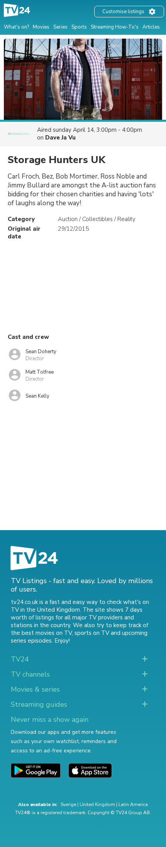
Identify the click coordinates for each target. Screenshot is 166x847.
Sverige (68, 804)
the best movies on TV (41, 633)
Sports (79, 27)
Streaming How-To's (115, 27)
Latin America (133, 804)
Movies (41, 27)
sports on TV (92, 633)
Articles (151, 27)
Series (60, 27)
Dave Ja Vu (60, 137)
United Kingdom (97, 804)
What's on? (16, 27)
